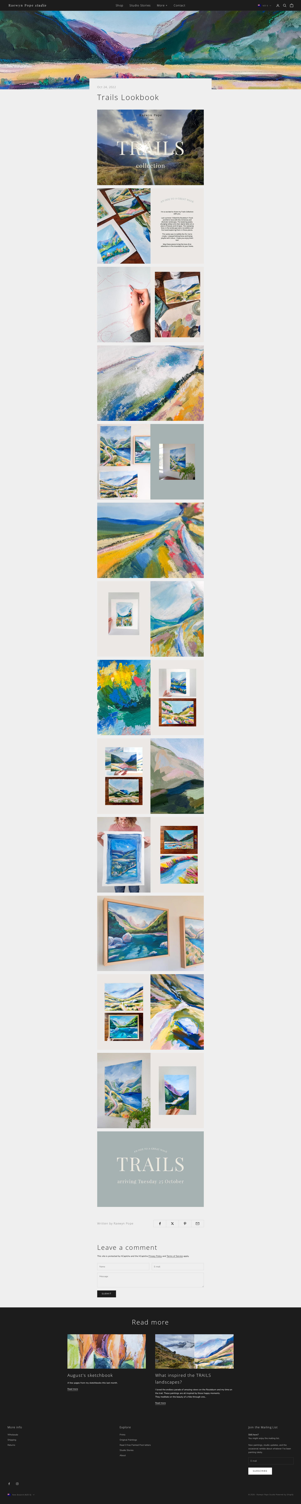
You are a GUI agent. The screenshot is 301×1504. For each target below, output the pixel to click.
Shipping (12, 1439)
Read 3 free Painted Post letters (135, 1445)
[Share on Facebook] (160, 1223)
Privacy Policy (155, 1256)
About (123, 1455)
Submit (106, 1293)
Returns (11, 1445)
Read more (72, 1388)
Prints (122, 1434)
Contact (179, 5)
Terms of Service (175, 1256)
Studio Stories (139, 5)
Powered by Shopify (284, 1494)
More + (162, 5)
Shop (119, 5)
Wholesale (13, 1434)
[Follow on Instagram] (17, 1483)
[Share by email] (197, 1223)
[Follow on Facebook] (9, 1483)
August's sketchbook (90, 1375)
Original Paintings (128, 1439)
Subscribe (260, 1471)
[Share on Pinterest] (185, 1223)
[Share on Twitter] (172, 1223)
